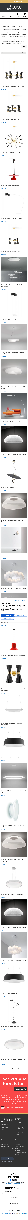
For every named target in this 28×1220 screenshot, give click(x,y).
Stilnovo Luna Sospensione (8, 487)
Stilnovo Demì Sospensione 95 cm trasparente (13, 454)
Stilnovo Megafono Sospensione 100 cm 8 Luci (13, 86)
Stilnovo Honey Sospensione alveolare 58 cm (13, 960)
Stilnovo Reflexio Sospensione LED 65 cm (12, 894)
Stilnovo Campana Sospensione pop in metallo (13, 655)
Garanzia (17, 1144)
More (24, 46)
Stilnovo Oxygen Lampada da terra (10, 319)
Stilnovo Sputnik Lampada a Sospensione (12, 152)
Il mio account (4, 1144)
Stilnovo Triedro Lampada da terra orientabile (13, 555)
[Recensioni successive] (25, 1194)
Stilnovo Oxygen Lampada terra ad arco (12, 218)
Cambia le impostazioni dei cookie (19, 1132)
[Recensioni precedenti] (2, 1194)
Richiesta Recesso (7, 1158)
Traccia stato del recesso (7, 1161)
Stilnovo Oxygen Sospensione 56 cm (11, 993)
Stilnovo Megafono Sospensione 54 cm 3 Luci (13, 251)
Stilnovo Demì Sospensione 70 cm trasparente (13, 927)
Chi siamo (3, 1140)
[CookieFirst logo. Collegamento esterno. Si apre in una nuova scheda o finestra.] (1, 601)
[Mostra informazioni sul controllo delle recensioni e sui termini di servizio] (25, 1182)
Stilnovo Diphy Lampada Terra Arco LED (12, 421)
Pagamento (18, 1140)
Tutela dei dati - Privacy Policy (19, 1149)
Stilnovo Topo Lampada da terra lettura (12, 1026)
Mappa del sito (5, 1146)
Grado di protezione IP (7, 1148)
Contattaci (4, 1142)
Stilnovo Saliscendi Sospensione (10, 185)
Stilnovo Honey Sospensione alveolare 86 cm (13, 588)
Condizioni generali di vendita (20, 1153)
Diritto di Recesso (19, 1146)
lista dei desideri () (20, 1)
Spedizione (18, 1142)
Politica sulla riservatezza (20, 600)
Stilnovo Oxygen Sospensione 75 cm (11, 757)
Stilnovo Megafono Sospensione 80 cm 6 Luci (13, 119)
